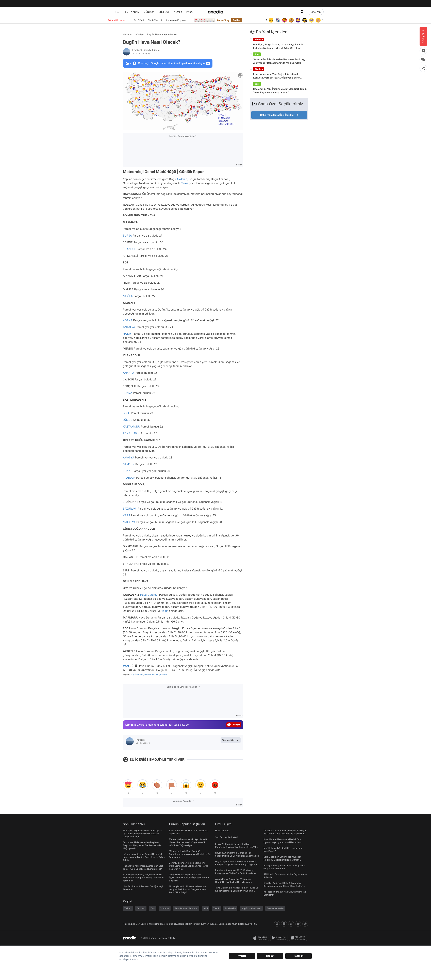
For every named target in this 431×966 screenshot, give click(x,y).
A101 (205, 908)
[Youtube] (298, 924)
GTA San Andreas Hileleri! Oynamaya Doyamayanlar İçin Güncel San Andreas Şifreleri (283, 886)
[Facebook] (284, 924)
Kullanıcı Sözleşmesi (220, 923)
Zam (153, 908)
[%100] (271, 20)
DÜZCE (127, 419)
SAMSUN (129, 464)
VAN (126, 666)
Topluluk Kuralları (175, 923)
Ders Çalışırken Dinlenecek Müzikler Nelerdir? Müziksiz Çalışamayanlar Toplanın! (282, 859)
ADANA (127, 320)
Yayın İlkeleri (237, 923)
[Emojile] (304, 20)
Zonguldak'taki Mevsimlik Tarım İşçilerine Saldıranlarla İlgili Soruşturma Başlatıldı (189, 877)
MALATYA (129, 522)
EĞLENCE (164, 11)
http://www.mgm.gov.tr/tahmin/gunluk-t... (149, 674)
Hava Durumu (148, 594)
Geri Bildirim (142, 923)
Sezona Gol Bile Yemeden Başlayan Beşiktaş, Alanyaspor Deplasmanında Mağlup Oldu (279, 61)
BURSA (127, 235)
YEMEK (178, 11)
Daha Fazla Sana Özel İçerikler (277, 114)
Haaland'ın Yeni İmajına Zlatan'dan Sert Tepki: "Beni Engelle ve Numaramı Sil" (280, 90)
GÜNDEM (149, 11)
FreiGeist (146, 50)
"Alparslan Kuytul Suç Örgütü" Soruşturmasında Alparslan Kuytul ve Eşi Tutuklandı (189, 854)
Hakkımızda (129, 923)
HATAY (127, 333)
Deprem (141, 908)
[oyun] (311, 20)
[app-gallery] (298, 938)
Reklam (188, 923)
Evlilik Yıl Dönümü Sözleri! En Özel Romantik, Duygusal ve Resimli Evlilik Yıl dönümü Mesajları (235, 847)
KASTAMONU (131, 426)
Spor (257, 54)
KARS (126, 515)
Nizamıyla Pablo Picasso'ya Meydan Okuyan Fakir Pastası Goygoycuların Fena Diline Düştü (187, 889)
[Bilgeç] (291, 20)
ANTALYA (129, 327)
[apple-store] (261, 938)
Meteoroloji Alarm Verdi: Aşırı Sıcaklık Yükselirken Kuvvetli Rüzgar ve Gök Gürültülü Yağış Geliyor (188, 842)
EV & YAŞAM (132, 11)
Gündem (139, 34)
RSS (255, 923)
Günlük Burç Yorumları (186, 908)
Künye (248, 923)
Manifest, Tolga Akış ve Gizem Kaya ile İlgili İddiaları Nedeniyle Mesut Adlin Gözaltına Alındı (278, 46)
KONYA (127, 393)
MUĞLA (128, 296)
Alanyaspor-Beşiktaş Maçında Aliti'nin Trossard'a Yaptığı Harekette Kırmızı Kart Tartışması (143, 877)
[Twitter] (291, 924)
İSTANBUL (129, 249)
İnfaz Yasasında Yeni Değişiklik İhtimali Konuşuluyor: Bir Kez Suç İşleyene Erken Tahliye (276, 76)
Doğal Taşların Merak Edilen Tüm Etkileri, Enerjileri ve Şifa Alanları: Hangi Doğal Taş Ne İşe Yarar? (236, 864)
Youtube (164, 908)
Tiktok (216, 908)
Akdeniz (182, 179)
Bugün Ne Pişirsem (251, 908)
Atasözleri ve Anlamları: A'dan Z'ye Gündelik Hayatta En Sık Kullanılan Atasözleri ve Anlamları (233, 882)
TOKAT (127, 471)
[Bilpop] (298, 20)
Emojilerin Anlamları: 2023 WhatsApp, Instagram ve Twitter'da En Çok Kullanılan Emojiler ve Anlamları (236, 873)
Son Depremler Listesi (226, 837)
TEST (118, 11)
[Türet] (284, 20)
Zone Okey (223, 20)
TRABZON (129, 477)
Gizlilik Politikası (157, 923)
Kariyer (205, 923)
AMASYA (128, 457)
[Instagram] (277, 924)
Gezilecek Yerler (275, 908)
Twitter (127, 908)
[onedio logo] (215, 12)
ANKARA (128, 372)
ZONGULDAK (131, 433)
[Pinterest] (305, 924)
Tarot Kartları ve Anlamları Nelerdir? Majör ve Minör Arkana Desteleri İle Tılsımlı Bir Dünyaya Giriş (284, 833)
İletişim (196, 923)
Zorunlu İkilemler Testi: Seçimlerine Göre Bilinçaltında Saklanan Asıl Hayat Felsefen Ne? (188, 865)
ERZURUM (129, 508)
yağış (164, 610)
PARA (189, 11)
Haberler (127, 34)
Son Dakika (230, 908)
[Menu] (109, 11)
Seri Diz (236, 20)
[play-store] (279, 938)
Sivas (184, 183)
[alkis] (318, 20)
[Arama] (302, 12)
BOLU (126, 413)
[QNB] (277, 20)
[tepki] (128, 785)
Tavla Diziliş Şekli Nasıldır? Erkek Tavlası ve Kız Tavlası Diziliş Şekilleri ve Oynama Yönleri (236, 890)
